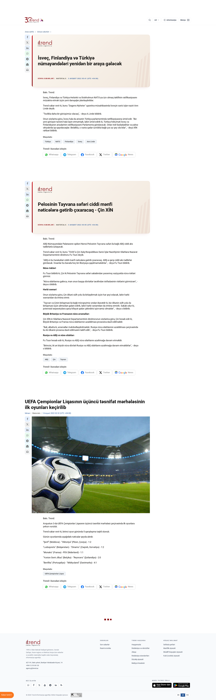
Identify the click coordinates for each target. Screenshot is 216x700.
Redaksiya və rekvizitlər (141, 648)
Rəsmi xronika (105, 648)
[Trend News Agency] (33, 643)
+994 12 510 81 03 (32, 665)
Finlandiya (69, 142)
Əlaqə (134, 652)
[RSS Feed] (61, 685)
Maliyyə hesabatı (138, 663)
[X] (39, 685)
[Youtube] (44, 685)
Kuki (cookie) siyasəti (171, 656)
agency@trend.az (32, 668)
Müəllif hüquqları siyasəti (172, 652)
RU (187, 695)
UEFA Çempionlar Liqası (54, 574)
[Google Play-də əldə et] (181, 685)
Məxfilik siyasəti (169, 648)
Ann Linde (91, 142)
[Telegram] (50, 685)
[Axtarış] (149, 20)
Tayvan (63, 359)
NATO (58, 142)
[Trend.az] (34, 20)
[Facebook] (34, 685)
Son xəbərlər (105, 645)
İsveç (80, 142)
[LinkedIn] (56, 685)
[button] (27, 37)
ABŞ (46, 359)
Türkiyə (48, 142)
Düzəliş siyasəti (137, 659)
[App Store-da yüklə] (162, 685)
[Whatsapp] (28, 685)
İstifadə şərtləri (169, 645)
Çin (54, 359)
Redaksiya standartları (140, 656)
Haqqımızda (136, 645)
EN (178, 695)
